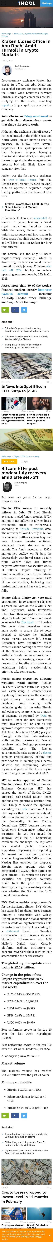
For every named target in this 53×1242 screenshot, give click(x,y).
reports (5, 105)
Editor (17, 485)
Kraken (4, 36)
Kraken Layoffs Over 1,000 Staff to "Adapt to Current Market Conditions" (27, 207)
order (25, 809)
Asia (21, 33)
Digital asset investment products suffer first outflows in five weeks (26, 1152)
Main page (6, 33)
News (16, 33)
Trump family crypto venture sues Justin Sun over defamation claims (26, 1135)
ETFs (22, 456)
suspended (40, 218)
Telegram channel (36, 116)
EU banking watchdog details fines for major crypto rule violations (25, 1143)
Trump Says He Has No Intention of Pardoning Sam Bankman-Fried (23, 346)
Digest (17, 456)
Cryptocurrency (32, 456)
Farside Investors (31, 529)
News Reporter (20, 69)
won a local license (23, 179)
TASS (43, 715)
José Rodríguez (21, 483)
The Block (27, 622)
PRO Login (47, 3)
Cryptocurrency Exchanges (36, 33)
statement (12, 931)
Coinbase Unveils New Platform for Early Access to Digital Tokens (26, 338)
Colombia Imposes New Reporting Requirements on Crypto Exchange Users (27, 329)
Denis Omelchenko (22, 66)
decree (47, 752)
